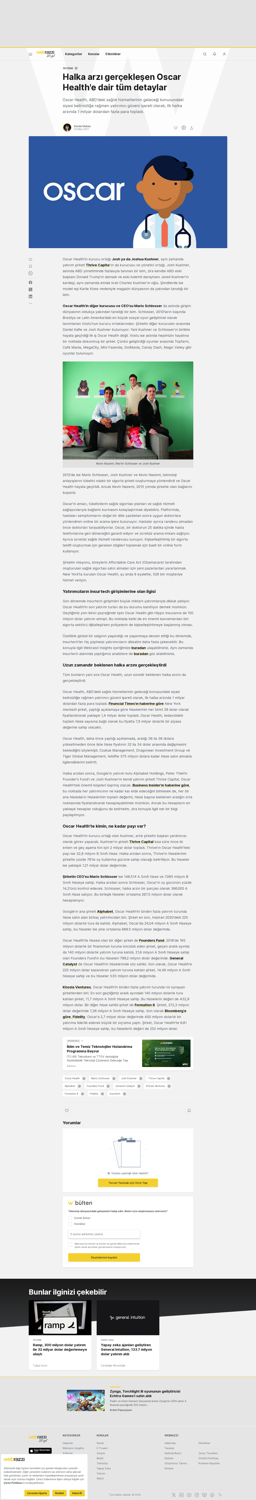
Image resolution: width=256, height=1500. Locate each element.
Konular (94, 54)
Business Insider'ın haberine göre (161, 785)
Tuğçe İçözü (40, 1365)
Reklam (169, 1458)
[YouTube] (189, 1495)
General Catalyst (125, 1085)
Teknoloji (102, 1463)
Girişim (101, 1453)
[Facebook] (212, 1495)
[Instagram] (196, 1495)
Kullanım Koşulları (209, 1463)
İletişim (169, 1468)
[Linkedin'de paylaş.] (30, 296)
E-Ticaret (102, 1448)
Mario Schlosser (100, 1078)
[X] (173, 1495)
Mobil (100, 1458)
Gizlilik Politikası (209, 1458)
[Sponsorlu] (166, 1053)
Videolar (68, 1453)
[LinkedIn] (181, 1495)
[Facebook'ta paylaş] (30, 282)
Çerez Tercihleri (208, 1453)
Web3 (100, 1478)
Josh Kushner (129, 1078)
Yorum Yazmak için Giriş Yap (128, 1183)
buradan (138, 648)
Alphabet (105, 911)
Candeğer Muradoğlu (113, 1365)
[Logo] (45, 54)
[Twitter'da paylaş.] (30, 289)
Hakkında (170, 1443)
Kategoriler (73, 54)
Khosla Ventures (155, 1085)
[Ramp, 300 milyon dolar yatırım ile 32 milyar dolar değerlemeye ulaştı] (60, 1317)
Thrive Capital (156, 1078)
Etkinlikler (113, 54)
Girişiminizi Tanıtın (176, 1463)
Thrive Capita (97, 265)
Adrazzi (71, 1065)
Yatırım (68, 68)
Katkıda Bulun (173, 1453)
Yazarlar (169, 1448)
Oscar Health (72, 1078)
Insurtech (115, 1093)
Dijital (100, 1443)
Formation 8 (145, 1005)
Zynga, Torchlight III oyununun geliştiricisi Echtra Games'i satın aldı (145, 1393)
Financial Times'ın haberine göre (136, 704)
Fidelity (94, 1093)
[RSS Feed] (219, 1495)
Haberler (68, 1443)
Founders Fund (151, 940)
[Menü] (30, 55)
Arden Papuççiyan (121, 1409)
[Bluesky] (204, 1495)
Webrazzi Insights (73, 1448)
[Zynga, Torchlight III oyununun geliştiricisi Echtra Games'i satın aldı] (86, 1400)
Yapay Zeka (107, 1340)
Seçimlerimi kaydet (104, 1257)
